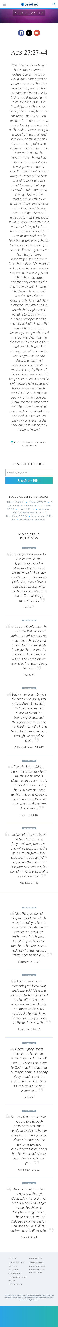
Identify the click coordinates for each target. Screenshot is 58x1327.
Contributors (14, 1273)
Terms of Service (36, 1262)
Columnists (13, 1270)
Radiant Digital (15, 1284)
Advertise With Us (16, 1262)
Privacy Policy (35, 1259)
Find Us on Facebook (17, 1277)
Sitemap (11, 1281)
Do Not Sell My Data (37, 1266)
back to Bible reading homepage (30, 444)
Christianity (29, 13)
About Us (12, 1259)
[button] (54, 4)
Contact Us (13, 1266)
